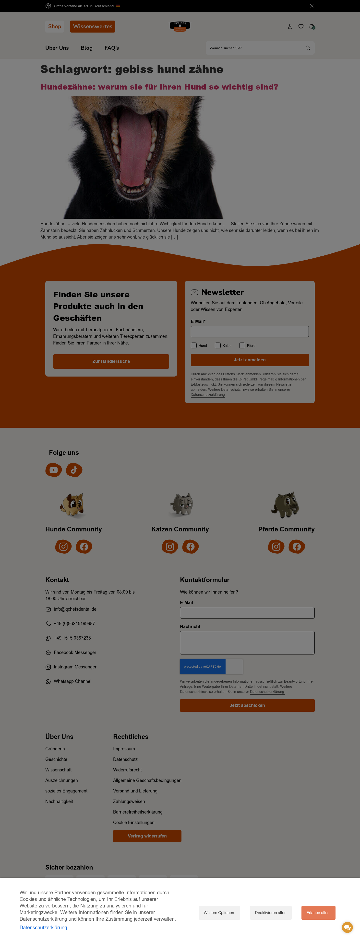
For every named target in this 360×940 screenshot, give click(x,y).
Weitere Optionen (219, 913)
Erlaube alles (317, 913)
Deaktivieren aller (270, 913)
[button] (347, 927)
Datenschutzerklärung (43, 927)
